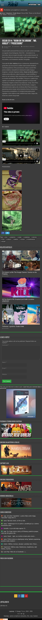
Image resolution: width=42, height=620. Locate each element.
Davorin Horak (7, 46)
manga (16, 239)
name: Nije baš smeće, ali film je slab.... (15, 520)
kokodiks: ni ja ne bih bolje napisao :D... (15, 528)
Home (3, 13)
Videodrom (9, 13)
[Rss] (15, 595)
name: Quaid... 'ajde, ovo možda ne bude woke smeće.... (20, 536)
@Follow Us (4, 602)
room (3, 241)
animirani (27, 237)
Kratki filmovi (17, 13)
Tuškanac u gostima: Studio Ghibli (13, 326)
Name (4, 362)
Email (4, 368)
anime (19, 237)
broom (34, 237)
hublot (9, 239)
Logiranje (11, 611)
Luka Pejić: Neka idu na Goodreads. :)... (15, 551)
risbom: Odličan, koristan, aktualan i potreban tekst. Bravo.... (21, 544)
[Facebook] (19, 595)
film (3, 239)
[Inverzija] (21, 3)
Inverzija (6, 616)
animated (12, 237)
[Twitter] (22, 595)
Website (4, 374)
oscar (23, 239)
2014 (6, 237)
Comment (5, 345)
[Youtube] (26, 595)
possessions (31, 239)
